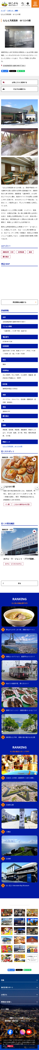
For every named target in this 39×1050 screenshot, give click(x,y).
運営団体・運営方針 (11, 1021)
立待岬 (8, 859)
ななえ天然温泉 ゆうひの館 (12, 446)
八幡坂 (8, 832)
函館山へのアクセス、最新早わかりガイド (20, 656)
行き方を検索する (19, 89)
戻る (19, 583)
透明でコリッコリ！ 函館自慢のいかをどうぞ (21, 710)
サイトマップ (25, 1021)
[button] (1, 487)
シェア (5, 71)
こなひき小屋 (9, 486)
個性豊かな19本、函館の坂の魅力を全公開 (20, 737)
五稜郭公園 (10, 805)
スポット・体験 (12, 11)
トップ (3, 11)
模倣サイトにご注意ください (19, 1018)
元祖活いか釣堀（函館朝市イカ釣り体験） (20, 778)
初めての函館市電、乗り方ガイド (17, 683)
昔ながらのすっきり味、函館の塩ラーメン (20, 630)
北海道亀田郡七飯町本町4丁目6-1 (14, 66)
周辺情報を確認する (19, 302)
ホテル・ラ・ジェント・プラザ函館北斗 (20, 559)
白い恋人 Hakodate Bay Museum (17, 885)
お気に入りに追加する (19, 82)
